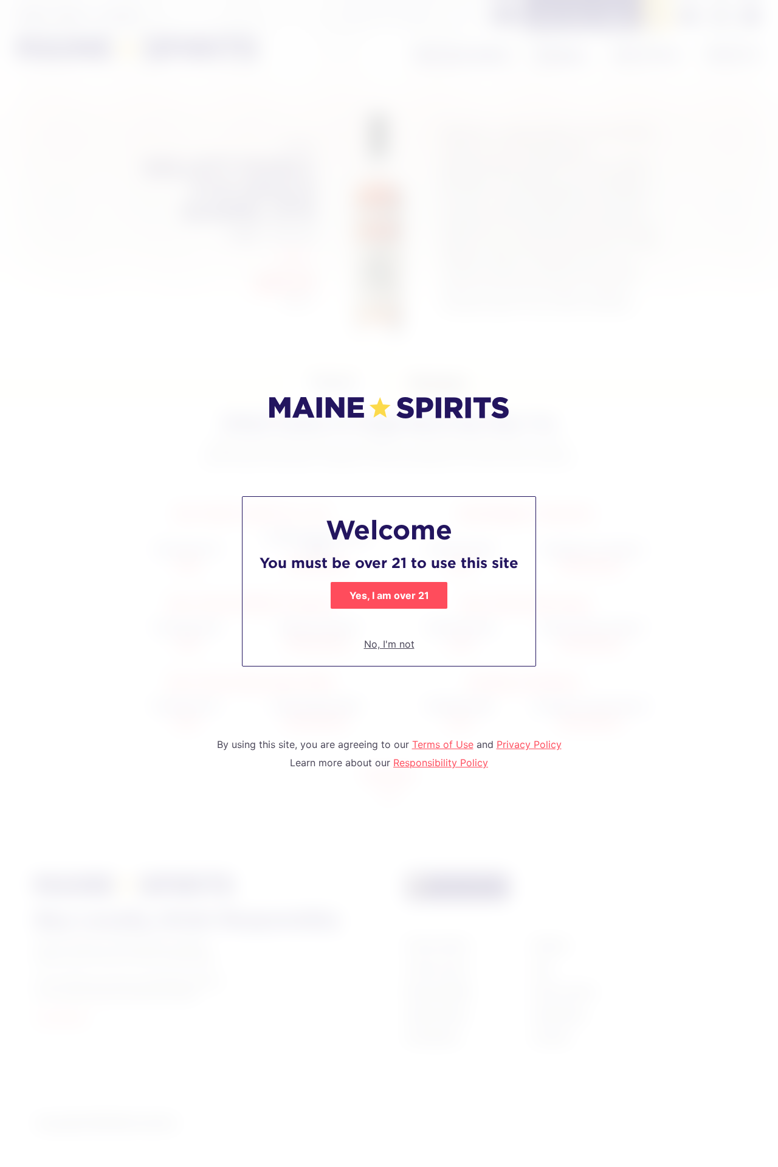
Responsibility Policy (440, 763)
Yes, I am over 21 (389, 595)
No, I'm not (389, 644)
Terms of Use (442, 744)
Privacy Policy (529, 744)
